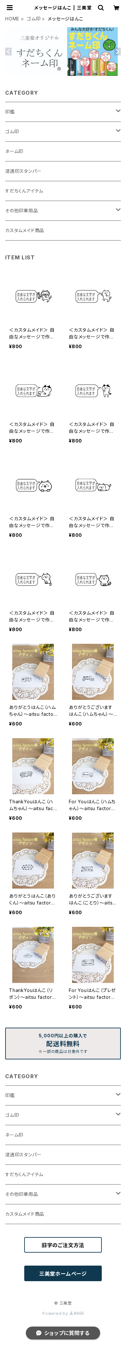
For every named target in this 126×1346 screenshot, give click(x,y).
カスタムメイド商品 (24, 230)
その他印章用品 (21, 210)
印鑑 (10, 111)
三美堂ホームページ (63, 1273)
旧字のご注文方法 (63, 1245)
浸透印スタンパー (23, 171)
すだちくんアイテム (24, 191)
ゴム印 (33, 18)
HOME (12, 18)
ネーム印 (14, 151)
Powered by (55, 1313)
